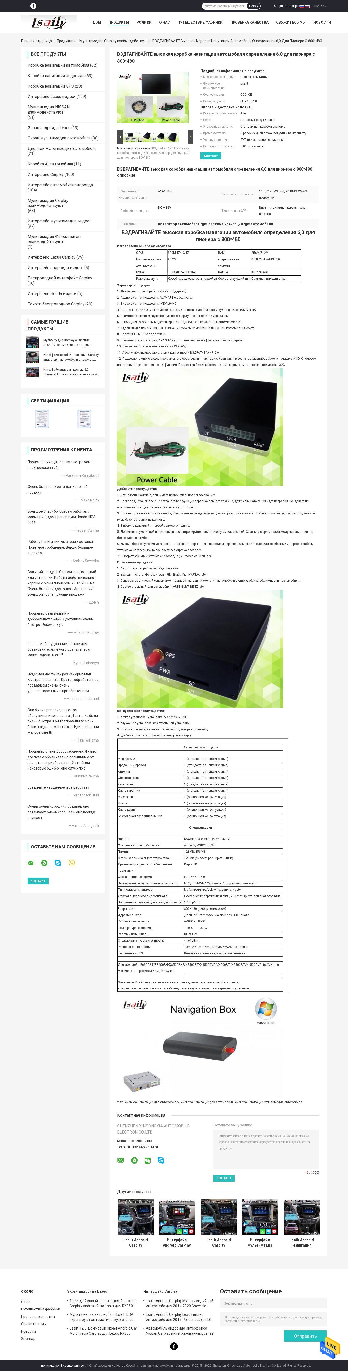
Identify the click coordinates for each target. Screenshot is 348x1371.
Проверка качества (249, 22)
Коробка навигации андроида (56, 75)
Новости (322, 22)
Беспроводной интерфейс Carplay (60, 278)
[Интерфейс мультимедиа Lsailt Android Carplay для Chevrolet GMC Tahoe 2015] (260, 1217)
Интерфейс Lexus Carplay (51, 257)
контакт (211, 156)
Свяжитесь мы (291, 22)
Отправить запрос (287, 6)
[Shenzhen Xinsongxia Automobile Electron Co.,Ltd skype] (61, 863)
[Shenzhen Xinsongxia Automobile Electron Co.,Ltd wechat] (148, 1160)
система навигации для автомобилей (152, 1102)
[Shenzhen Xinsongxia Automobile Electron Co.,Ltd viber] (74, 863)
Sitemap (28, 1339)
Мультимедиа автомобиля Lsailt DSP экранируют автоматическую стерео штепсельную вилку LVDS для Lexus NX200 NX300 (102, 1317)
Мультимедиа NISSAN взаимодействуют (49, 110)
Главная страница (36, 41)
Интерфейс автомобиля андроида (60, 185)
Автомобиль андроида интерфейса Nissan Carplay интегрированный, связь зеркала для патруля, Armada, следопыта (180, 1331)
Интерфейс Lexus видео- (52, 96)
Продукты (119, 22)
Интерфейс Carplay (46, 174)
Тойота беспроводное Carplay (56, 304)
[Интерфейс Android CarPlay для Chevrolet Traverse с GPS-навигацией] (177, 1217)
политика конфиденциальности (64, 1365)
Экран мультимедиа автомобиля (59, 138)
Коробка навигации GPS (51, 86)
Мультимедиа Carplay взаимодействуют (114, 41)
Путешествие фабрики (200, 22)
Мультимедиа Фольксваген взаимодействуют (54, 239)
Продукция (66, 41)
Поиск (253, 6)
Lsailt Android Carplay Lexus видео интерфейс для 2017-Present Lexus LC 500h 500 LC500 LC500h (179, 1317)
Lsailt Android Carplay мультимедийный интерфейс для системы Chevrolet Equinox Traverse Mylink (135, 1243)
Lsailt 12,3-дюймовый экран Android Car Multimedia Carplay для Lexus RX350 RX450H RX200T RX (103, 1331)
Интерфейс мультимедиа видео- (59, 221)
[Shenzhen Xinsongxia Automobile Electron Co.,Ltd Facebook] (33, 6)
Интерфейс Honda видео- (52, 293)
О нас (164, 22)
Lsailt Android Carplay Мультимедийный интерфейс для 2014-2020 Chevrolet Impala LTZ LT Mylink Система (219, 1243)
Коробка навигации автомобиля (58, 65)
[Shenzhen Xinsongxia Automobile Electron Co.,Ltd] (49, 22)
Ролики (144, 22)
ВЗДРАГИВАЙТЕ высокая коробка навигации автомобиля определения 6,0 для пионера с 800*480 (153, 153)
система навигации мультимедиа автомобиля (268, 1102)
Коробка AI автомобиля (50, 164)
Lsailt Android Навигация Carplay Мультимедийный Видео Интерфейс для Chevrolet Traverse (302, 1243)
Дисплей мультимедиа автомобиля (62, 148)
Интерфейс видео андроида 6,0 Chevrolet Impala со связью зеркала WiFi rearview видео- (72, 374)
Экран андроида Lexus (49, 127)
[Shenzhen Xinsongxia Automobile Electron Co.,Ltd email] (34, 863)
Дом (96, 22)
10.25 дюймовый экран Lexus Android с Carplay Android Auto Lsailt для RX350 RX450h (103, 1304)
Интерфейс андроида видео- (55, 267)
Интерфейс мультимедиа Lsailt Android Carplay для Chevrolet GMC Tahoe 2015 (260, 1243)
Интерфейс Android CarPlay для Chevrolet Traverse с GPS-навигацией (177, 1243)
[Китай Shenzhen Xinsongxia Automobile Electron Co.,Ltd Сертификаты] (42, 419)
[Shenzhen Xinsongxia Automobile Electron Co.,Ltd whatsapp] (47, 863)
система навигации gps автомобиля (207, 1102)
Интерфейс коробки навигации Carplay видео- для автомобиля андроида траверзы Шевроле (71, 359)
